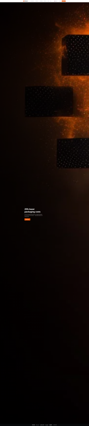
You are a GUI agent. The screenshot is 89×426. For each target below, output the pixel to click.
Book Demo (27, 219)
